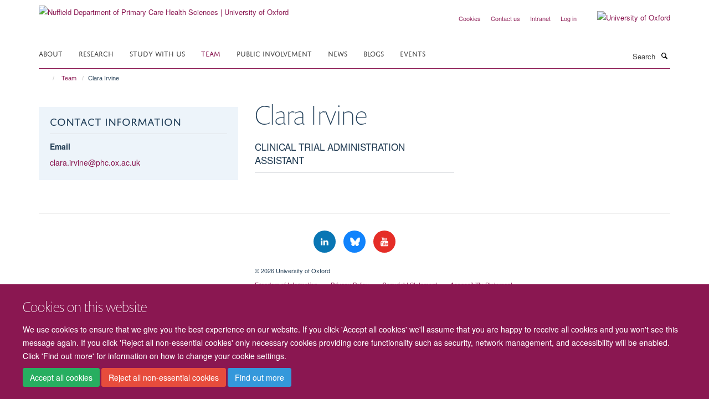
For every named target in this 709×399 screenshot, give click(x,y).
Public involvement (274, 53)
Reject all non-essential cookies (164, 377)
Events (412, 53)
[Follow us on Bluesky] (355, 242)
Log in (569, 18)
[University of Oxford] (625, 17)
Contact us (505, 18)
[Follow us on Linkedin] (326, 242)
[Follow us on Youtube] (384, 242)
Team (210, 53)
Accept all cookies (61, 377)
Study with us (157, 53)
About (51, 53)
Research (96, 53)
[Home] (48, 78)
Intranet (540, 18)
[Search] (664, 55)
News (337, 53)
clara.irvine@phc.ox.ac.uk (95, 162)
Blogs (373, 53)
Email (60, 146)
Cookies (470, 18)
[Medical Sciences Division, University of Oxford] (138, 266)
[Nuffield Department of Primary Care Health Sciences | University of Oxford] (164, 8)
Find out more (259, 377)
